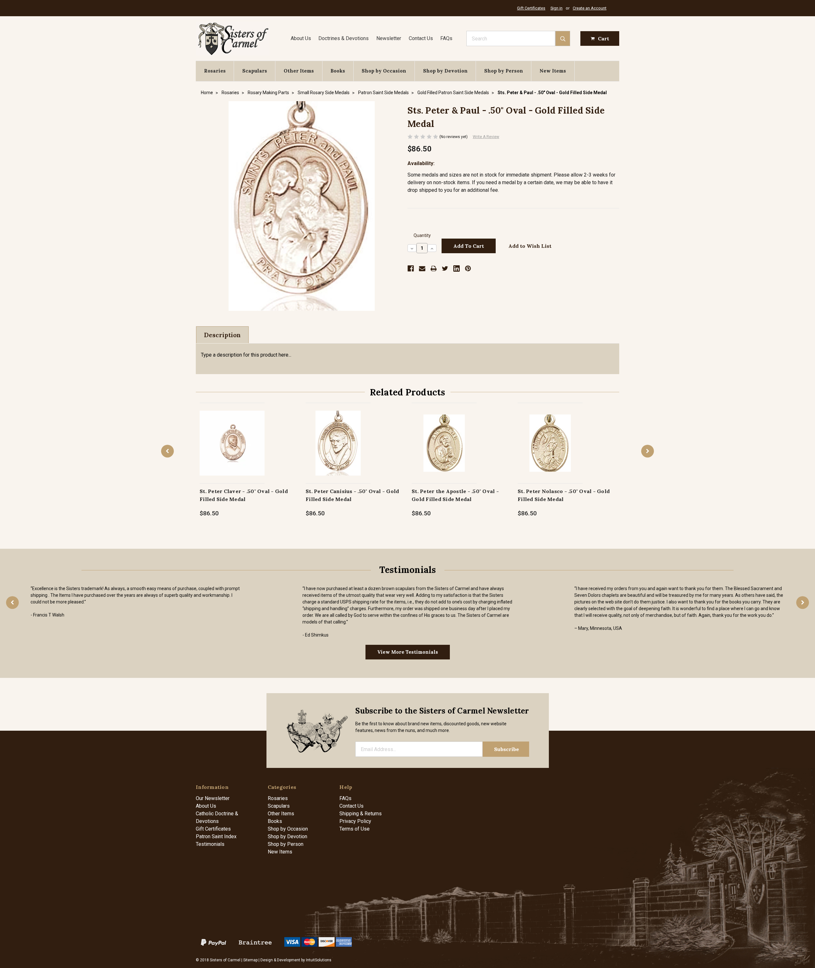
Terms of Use (354, 829)
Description (222, 335)
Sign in (556, 8)
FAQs (446, 38)
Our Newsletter (213, 798)
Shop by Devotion (445, 71)
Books (337, 71)
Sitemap (250, 960)
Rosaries (215, 71)
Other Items (299, 71)
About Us (301, 38)
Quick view (232, 436)
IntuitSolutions (318, 960)
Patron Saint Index (216, 836)
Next (647, 451)
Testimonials (210, 844)
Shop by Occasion (384, 71)
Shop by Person (503, 71)
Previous (167, 451)
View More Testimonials (407, 652)
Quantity (422, 235)
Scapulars (254, 71)
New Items (553, 71)
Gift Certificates (531, 8)
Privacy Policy (355, 821)
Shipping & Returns (360, 814)
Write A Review (486, 137)
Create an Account (589, 8)
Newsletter (388, 38)
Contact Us (421, 38)
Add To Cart (232, 449)
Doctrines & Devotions (343, 38)
